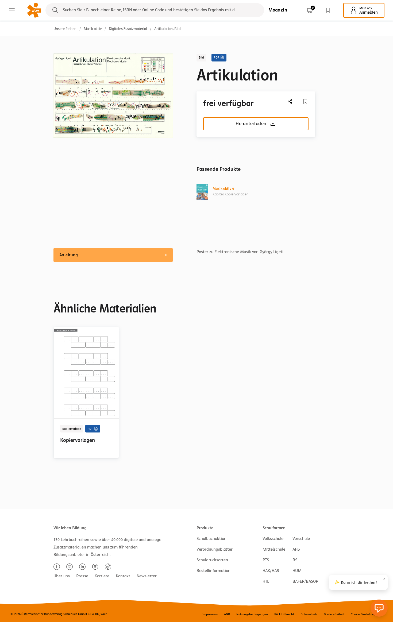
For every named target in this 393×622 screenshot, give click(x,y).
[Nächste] (290, 101)
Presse (82, 576)
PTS (266, 560)
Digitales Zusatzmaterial (128, 28)
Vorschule (301, 538)
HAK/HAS (271, 570)
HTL (266, 581)
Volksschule (273, 538)
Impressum (210, 614)
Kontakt (123, 576)
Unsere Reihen (64, 28)
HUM (297, 570)
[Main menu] (12, 10)
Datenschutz (308, 614)
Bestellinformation (213, 570)
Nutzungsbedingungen (252, 614)
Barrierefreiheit (334, 614)
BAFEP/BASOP (305, 581)
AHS (296, 549)
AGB (227, 614)
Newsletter (147, 576)
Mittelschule (274, 549)
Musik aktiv (93, 28)
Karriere (102, 576)
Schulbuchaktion (211, 538)
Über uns (61, 576)
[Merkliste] (328, 10)
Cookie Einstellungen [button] (365, 614)
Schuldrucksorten (212, 560)
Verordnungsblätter (214, 549)
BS (294, 560)
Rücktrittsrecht (284, 614)
